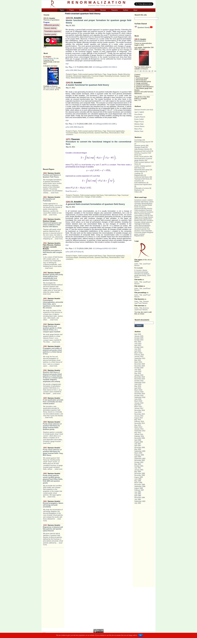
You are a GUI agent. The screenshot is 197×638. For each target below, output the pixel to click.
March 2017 (138, 406)
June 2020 (137, 371)
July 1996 (137, 492)
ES (146, 71)
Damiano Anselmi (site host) (143, 110)
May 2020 (137, 373)
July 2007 (137, 444)
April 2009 (137, 440)
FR (144, 71)
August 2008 (138, 442)
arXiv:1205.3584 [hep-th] (74, 127)
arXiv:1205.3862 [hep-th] (74, 70)
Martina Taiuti (138, 131)
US (135, 71)
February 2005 (139, 455)
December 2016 (139, 410)
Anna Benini (138, 114)
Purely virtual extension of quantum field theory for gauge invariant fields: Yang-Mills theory (53, 451)
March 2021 (138, 362)
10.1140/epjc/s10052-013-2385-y (105, 124)
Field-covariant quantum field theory (90, 74)
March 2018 (138, 401)
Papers (75, 74)
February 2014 (139, 421)
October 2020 (138, 368)
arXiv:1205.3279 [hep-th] (74, 252)
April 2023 (137, 345)
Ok (140, 635)
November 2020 (139, 366)
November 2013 (139, 423)
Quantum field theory (101, 133)
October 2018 (138, 395)
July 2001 (137, 468)
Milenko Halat (138, 124)
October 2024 (138, 340)
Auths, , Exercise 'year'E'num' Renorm (141, 309)
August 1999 (138, 477)
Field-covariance (87, 78)
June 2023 (137, 343)
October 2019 (138, 381)
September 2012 (139, 431)
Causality (137, 222)
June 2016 (137, 412)
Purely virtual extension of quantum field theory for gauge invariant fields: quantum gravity (52, 425)
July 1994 (137, 499)
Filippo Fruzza (139, 122)
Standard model (139, 147)
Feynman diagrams (144, 214)
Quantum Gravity (143, 27)
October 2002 (138, 462)
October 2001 (138, 466)
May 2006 (137, 449)
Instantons (137, 181)
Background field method (142, 151)
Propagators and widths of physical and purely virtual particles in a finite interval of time (52, 350)
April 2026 (137, 334)
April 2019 (137, 388)
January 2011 (138, 434)
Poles (136, 214)
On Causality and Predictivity (51, 199)
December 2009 (139, 438)
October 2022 (138, 347)
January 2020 (138, 375)
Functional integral (98, 76)
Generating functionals (112, 76)
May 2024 (137, 342)
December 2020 (139, 364)
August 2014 (138, 418)
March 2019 (138, 390)
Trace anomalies (146, 231)
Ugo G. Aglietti (139, 112)
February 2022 (139, 355)
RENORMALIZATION (97, 2)
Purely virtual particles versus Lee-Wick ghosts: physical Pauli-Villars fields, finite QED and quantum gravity (53, 478)
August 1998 (138, 488)
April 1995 (137, 496)
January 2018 (138, 403)
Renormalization (76, 78)
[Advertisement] (53, 129)
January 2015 (138, 416)
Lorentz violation (147, 200)
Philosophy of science (141, 188)
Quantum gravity (139, 145)
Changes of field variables (93, 197)
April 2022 (137, 351)
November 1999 (139, 475)
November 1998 (139, 484)
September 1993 (139, 501)
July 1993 (137, 503)
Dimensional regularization (82, 76)
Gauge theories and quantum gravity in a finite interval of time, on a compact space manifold (52, 328)
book (48, 88)
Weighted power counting (143, 233)
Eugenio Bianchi (139, 117)
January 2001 (138, 470)
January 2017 (138, 408)
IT (138, 71)
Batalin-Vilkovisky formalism (143, 220)
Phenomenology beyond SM (143, 142)
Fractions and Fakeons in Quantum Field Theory (52, 175)
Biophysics (138, 190)
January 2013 (138, 429)
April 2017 (137, 405)
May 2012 (137, 433)
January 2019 (138, 392)
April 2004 (137, 457)
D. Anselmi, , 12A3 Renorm (142, 273)
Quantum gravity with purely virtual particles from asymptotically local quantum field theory (53, 276)
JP (152, 71)
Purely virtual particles (141, 156)
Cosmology (138, 140)
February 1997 (139, 490)
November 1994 (139, 497)
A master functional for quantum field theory (87, 83)
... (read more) (53, 193)
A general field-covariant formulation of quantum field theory (95, 203)
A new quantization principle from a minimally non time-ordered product (53, 401)
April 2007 (137, 445)
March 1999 (138, 483)
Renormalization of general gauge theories (143, 159)
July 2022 (137, 349)
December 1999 (139, 473)
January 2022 (138, 356)
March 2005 (138, 453)
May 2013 (137, 425)
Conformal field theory (141, 177)
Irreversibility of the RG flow (143, 215)
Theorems (76, 195)
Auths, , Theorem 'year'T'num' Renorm (141, 302)
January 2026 (138, 336)
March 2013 (138, 427)
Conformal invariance (146, 212)
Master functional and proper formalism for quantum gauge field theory (98, 20)
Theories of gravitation (51, 20)
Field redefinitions (110, 195)
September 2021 (139, 358)
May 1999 (137, 481)
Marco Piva (138, 129)
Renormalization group (141, 169)
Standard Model (147, 205)
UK (149, 71)
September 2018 (139, 397)
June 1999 (137, 479)
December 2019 (139, 377)
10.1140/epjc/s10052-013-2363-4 (105, 67)
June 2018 (137, 399)
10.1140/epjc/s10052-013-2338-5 (105, 248)
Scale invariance (139, 207)
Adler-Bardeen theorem (142, 149)
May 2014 (137, 419)
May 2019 (137, 386)
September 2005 (139, 451)
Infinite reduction (146, 222)
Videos (136, 192)
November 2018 (139, 393)
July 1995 (137, 494)
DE (141, 71)
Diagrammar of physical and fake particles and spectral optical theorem (53, 528)
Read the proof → (72, 191)
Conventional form (78, 197)
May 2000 (137, 471)
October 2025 (138, 338)
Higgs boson (138, 217)
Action (136, 225)
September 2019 (139, 382)
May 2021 (137, 360)
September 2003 (139, 458)
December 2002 (139, 460)
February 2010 (139, 436)
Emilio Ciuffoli (139, 119)
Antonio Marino (139, 126)
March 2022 (138, 353)
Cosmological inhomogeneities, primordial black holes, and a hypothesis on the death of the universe (53, 303)
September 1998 (139, 486)
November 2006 (139, 447)
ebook (53, 88)
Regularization (139, 175)
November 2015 (139, 414)
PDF (44, 47)
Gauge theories (112, 74)
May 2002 (137, 464)
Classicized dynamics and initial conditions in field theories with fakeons (52, 222)
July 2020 (137, 369)
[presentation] (53, 338)
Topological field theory (142, 179)
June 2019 (137, 384)
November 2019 (139, 379)
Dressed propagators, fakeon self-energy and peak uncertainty (53, 504)
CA (155, 71)
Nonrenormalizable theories (143, 208)
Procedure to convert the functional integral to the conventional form (98, 141)
